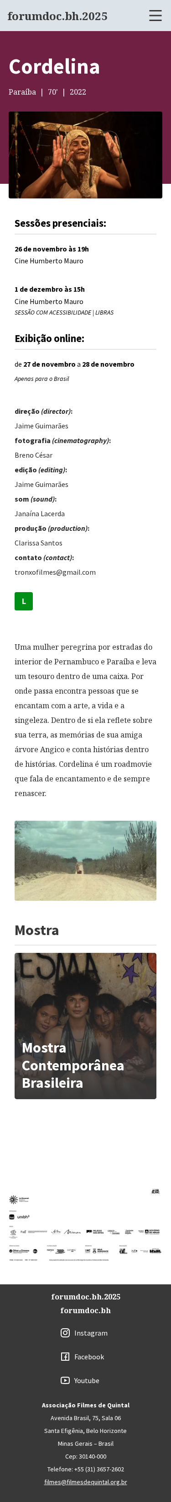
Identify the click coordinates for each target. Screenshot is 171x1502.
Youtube (86, 1380)
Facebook (89, 1356)
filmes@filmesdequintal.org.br (85, 1482)
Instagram (91, 1332)
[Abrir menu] (155, 15)
